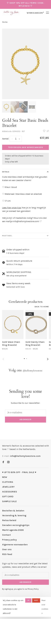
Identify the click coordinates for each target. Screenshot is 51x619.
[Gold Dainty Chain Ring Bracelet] (36, 324)
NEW (4, 477)
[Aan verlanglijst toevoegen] (44, 131)
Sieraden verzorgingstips (15, 525)
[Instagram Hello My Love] (8, 462)
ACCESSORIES (9, 491)
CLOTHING (7, 482)
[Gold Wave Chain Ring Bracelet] (13, 324)
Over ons (7, 549)
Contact (6, 534)
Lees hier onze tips (11, 207)
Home (4, 22)
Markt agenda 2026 (13, 530)
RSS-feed (7, 554)
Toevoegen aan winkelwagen (25, 147)
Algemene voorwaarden (15, 544)
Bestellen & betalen (13, 510)
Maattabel (7, 236)
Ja (28, 600)
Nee (36, 600)
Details (5, 172)
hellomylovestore (32, 370)
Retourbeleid (9, 520)
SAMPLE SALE (9, 501)
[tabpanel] (25, 64)
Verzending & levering (14, 515)
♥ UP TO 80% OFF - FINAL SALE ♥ (19, 472)
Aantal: (5, 138)
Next (47, 359)
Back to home (42, 307)
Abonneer (25, 419)
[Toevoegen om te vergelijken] (48, 131)
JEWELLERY (8, 486)
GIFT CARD (7, 496)
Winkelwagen (35, 13)
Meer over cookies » (45, 606)
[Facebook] (3, 462)
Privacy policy (9, 539)
